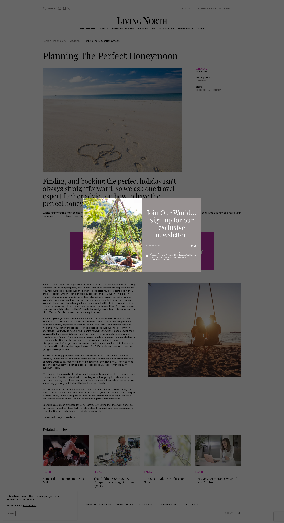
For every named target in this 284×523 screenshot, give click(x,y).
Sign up (192, 245)
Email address (152, 247)
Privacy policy (155, 255)
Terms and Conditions (175, 255)
